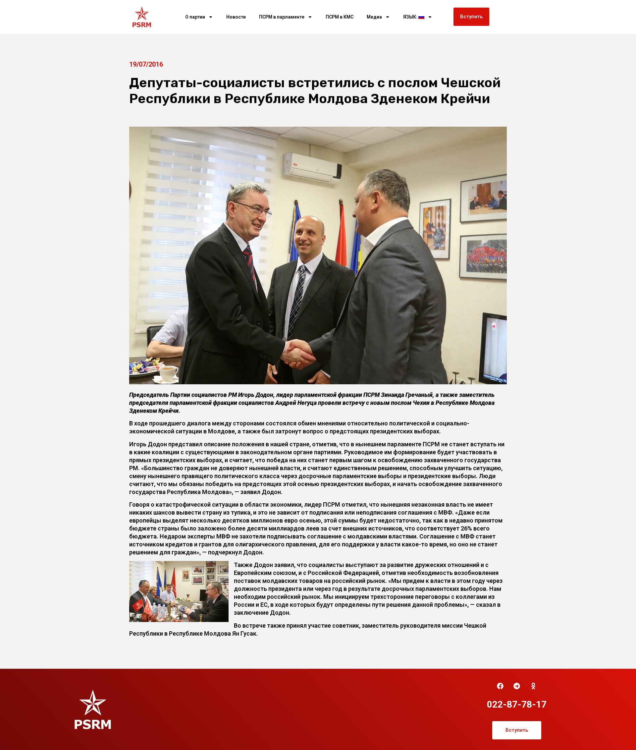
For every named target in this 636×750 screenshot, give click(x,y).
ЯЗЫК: (410, 17)
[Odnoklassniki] (533, 686)
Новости (236, 17)
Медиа (374, 17)
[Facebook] (500, 686)
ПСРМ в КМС (339, 17)
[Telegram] (516, 686)
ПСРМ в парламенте (281, 17)
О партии (195, 17)
